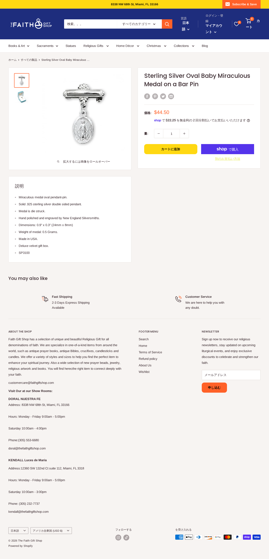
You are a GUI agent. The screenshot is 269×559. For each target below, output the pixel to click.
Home (143, 345)
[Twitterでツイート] (163, 96)
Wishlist (144, 372)
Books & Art (16, 46)
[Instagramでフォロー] (118, 537)
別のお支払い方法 (227, 158)
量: (146, 133)
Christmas (154, 46)
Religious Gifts (93, 46)
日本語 (15, 530)
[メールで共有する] (171, 96)
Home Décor (125, 46)
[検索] (167, 24)
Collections (182, 46)
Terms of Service (150, 352)
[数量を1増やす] (184, 133)
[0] (236, 24)
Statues (71, 46)
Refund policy (148, 358)
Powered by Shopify (20, 545)
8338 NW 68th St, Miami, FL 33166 (134, 4)
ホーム (12, 59)
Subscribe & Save (244, 4)
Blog (205, 46)
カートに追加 (170, 149)
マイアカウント (214, 29)
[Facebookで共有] (147, 96)
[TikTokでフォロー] (126, 537)
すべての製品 (29, 59)
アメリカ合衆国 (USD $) (47, 530)
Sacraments (45, 46)
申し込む (214, 387)
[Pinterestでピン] (155, 96)
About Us (145, 365)
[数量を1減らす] (158, 133)
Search (144, 339)
